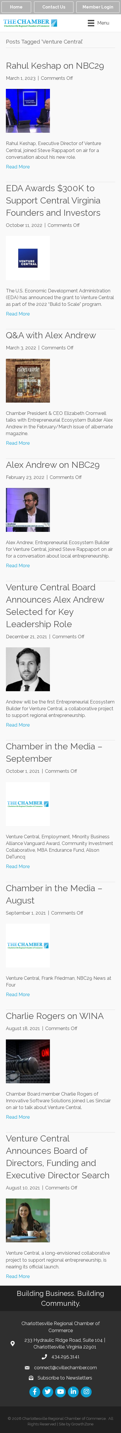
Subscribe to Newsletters (65, 1378)
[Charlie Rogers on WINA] (28, 1061)
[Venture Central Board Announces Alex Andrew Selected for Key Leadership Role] (28, 669)
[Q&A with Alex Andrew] (28, 380)
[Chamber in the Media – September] (28, 803)
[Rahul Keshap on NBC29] (28, 110)
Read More (18, 167)
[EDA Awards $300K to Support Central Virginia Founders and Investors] (28, 258)
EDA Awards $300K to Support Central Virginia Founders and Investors (53, 200)
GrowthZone (82, 1424)
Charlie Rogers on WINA (55, 1016)
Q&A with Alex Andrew (51, 335)
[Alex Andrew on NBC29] (28, 509)
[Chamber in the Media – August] (28, 945)
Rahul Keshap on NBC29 (55, 66)
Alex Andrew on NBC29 (53, 465)
